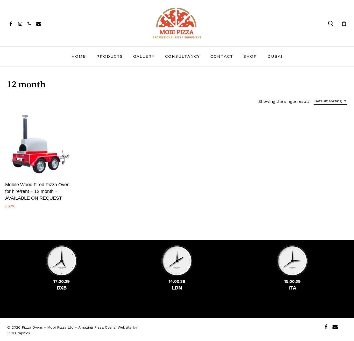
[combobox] (330, 101)
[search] (331, 23)
